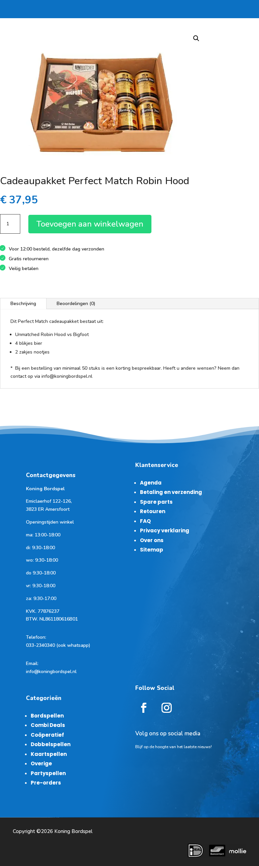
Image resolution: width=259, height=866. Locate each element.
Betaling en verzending (171, 492)
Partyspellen (48, 773)
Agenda (151, 482)
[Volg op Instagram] (166, 708)
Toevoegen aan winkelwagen (89, 224)
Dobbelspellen (50, 744)
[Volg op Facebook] (144, 708)
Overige (41, 763)
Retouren (152, 511)
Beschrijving (23, 303)
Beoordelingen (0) (76, 303)
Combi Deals (48, 725)
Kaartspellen (49, 754)
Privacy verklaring (164, 530)
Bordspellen (47, 715)
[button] (196, 38)
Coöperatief (47, 734)
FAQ (145, 521)
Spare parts (156, 501)
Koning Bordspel (73, 831)
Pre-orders (46, 782)
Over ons (152, 540)
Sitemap (151, 549)
